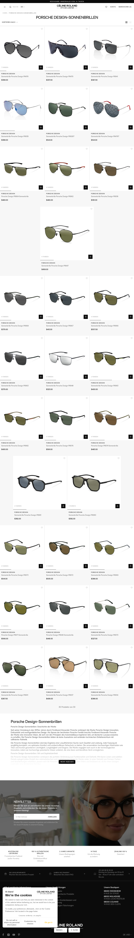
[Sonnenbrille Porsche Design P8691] (22, 667)
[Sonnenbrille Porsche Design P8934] (112, 667)
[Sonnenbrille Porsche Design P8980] (94, 483)
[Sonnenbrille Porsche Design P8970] (112, 607)
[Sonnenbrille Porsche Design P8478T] (112, 109)
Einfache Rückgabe (54, 891)
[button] (10, 22)
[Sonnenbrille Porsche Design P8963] (22, 358)
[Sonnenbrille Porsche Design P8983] (112, 358)
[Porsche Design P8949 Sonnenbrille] (67, 607)
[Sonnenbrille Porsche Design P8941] (112, 49)
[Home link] (67, 6)
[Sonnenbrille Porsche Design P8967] (67, 298)
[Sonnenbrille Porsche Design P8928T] (67, 109)
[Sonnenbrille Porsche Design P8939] (22, 109)
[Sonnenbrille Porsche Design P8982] (22, 418)
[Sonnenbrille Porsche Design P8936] (112, 169)
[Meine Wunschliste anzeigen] (106, 7)
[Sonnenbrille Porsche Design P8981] (40, 483)
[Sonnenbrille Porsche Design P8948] (67, 358)
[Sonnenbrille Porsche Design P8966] (112, 298)
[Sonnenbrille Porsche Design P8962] (67, 169)
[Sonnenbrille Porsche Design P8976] (67, 418)
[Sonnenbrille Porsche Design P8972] (67, 547)
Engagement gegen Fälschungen (60, 905)
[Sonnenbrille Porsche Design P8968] (22, 298)
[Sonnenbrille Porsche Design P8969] (112, 547)
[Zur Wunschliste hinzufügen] (42, 29)
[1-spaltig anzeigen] (130, 22)
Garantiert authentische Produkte (60, 894)
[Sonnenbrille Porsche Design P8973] (22, 547)
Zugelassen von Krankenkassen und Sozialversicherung (61, 901)
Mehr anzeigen (67, 762)
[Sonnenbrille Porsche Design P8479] (67, 49)
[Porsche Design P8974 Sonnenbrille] (112, 418)
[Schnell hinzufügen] (41, 67)
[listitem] (22, 874)
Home (5, 13)
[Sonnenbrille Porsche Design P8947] (67, 233)
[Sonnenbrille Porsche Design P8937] (67, 667)
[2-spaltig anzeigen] (126, 22)
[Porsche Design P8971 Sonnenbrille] (22, 607)
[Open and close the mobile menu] (5, 7)
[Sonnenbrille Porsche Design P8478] (22, 49)
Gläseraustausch (53, 897)
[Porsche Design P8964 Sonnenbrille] (22, 169)
